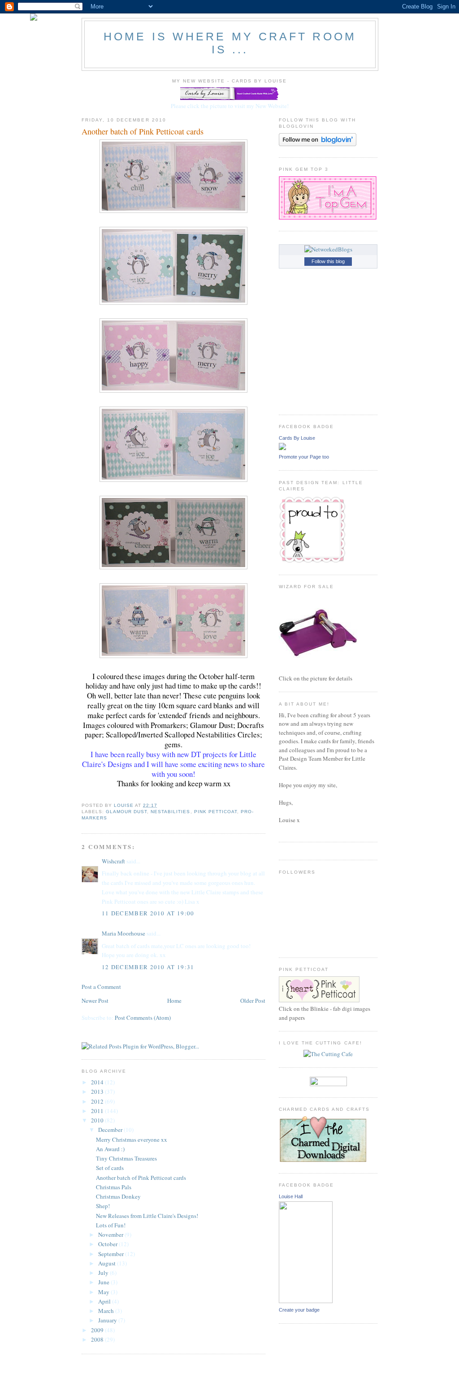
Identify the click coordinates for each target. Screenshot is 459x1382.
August (107, 1263)
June (104, 1282)
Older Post (252, 1000)
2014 (98, 1082)
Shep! (103, 1206)
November (111, 1234)
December (111, 1130)
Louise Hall (291, 1196)
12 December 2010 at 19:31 (148, 967)
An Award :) (110, 1149)
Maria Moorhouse (124, 933)
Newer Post (95, 1000)
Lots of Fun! (111, 1225)
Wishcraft (113, 861)
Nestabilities (170, 811)
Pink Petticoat (215, 811)
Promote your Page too (304, 456)
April (105, 1301)
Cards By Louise (297, 438)
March (106, 1311)
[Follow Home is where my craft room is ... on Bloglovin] (317, 144)
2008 (98, 1339)
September (111, 1254)
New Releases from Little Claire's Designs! (147, 1216)
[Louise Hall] (306, 1301)
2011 (98, 1111)
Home (174, 1000)
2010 (98, 1120)
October (108, 1244)
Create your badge (299, 1310)
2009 (98, 1330)
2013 (98, 1091)
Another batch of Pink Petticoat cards (141, 1178)
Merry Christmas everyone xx (131, 1139)
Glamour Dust (126, 811)
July (104, 1273)
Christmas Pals (113, 1187)
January (108, 1320)
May (104, 1292)
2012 (98, 1101)
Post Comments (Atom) (143, 1018)
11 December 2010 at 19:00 (148, 913)
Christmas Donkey (118, 1196)
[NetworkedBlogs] (328, 249)
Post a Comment (101, 987)
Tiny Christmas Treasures (126, 1158)
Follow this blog (328, 261)
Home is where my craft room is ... (230, 43)
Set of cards (110, 1168)
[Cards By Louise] (282, 448)
